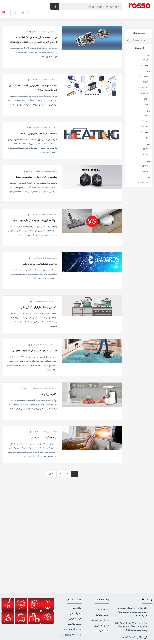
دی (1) (145, 104)
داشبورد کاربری (75, 624)
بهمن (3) (144, 132)
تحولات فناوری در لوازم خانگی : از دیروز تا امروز (35, 221)
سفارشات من (76, 614)
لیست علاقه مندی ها (73, 629)
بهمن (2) (144, 65)
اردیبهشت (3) (143, 182)
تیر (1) (146, 115)
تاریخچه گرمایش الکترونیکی (43, 438)
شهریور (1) (144, 76)
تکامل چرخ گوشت (48, 394)
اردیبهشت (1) (143, 87)
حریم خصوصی (102, 610)
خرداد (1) (145, 121)
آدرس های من (75, 619)
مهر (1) (145, 154)
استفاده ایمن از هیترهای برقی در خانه (39, 134)
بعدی (51, 473)
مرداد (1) (145, 59)
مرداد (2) (145, 171)
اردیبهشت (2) (143, 126)
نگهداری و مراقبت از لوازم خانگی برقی (39, 308)
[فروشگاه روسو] (139, 5)
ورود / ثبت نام (20, 12)
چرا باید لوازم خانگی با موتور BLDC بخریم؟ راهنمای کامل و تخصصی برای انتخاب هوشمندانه (33, 40)
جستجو (128, 41)
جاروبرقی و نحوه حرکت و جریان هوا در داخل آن (34, 351)
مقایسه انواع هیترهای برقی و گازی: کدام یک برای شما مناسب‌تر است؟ (33, 88)
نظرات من (77, 608)
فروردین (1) (144, 93)
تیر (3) (145, 82)
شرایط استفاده (102, 615)
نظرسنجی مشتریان (100, 631)
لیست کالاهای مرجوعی (72, 635)
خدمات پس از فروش (100, 620)
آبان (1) (145, 149)
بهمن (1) (145, 98)
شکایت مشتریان (101, 626)
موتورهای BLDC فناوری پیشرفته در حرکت (36, 177)
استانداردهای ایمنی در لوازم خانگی (40, 264)
